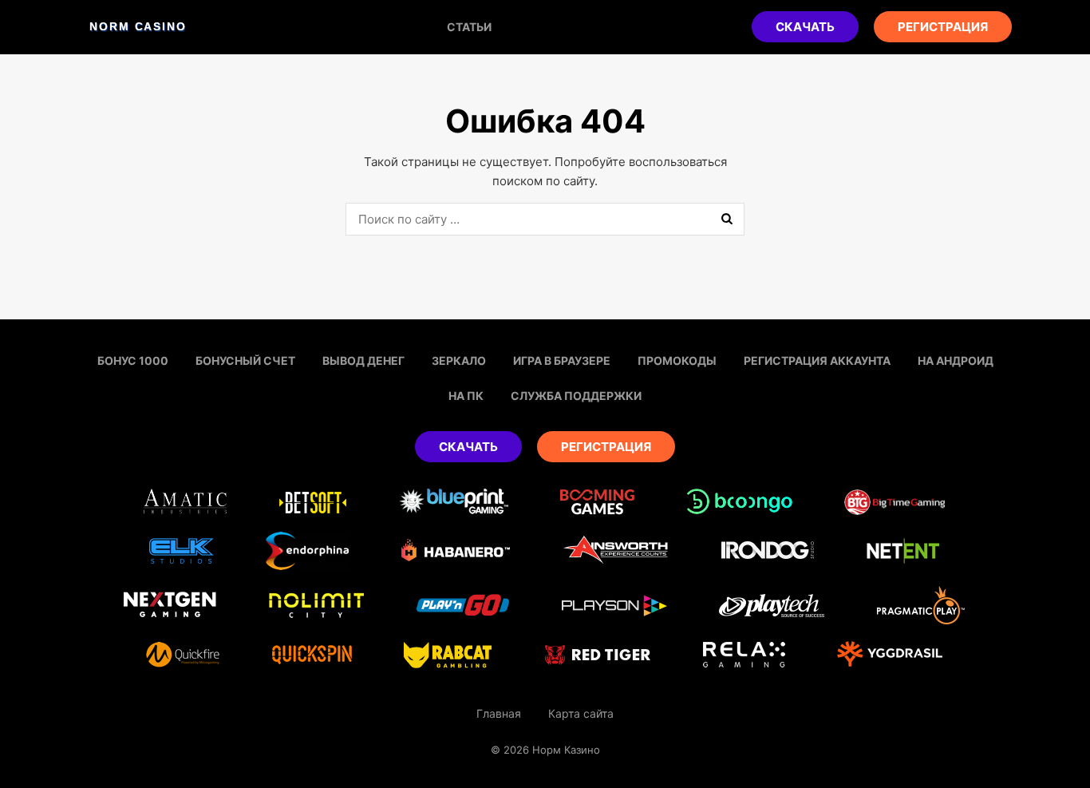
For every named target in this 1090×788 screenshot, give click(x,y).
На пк (466, 395)
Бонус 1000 (132, 360)
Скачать (805, 26)
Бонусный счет (245, 360)
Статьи (469, 27)
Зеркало (459, 360)
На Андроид (955, 360)
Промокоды (677, 360)
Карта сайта (581, 713)
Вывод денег (363, 360)
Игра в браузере (561, 360)
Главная (498, 713)
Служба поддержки (576, 395)
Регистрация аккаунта (817, 360)
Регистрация (943, 26)
